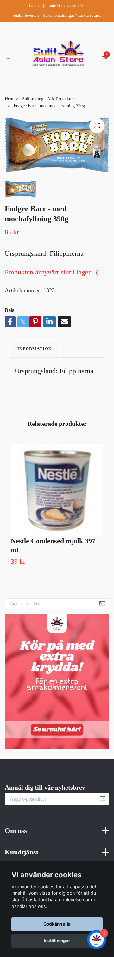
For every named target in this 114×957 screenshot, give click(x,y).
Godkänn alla (57, 924)
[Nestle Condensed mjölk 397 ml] (57, 530)
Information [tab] (34, 389)
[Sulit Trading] (52, 83)
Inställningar (57, 940)
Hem (9, 139)
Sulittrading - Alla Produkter (48, 139)
